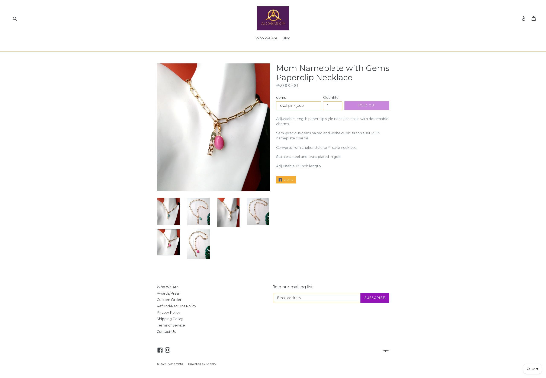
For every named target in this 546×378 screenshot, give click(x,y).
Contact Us (166, 332)
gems (281, 98)
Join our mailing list (293, 287)
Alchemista (175, 363)
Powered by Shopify (202, 363)
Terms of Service (171, 325)
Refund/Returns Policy (176, 306)
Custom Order (169, 300)
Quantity (330, 98)
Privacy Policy (168, 313)
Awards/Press (168, 293)
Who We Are (266, 38)
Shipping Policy (170, 319)
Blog (286, 38)
